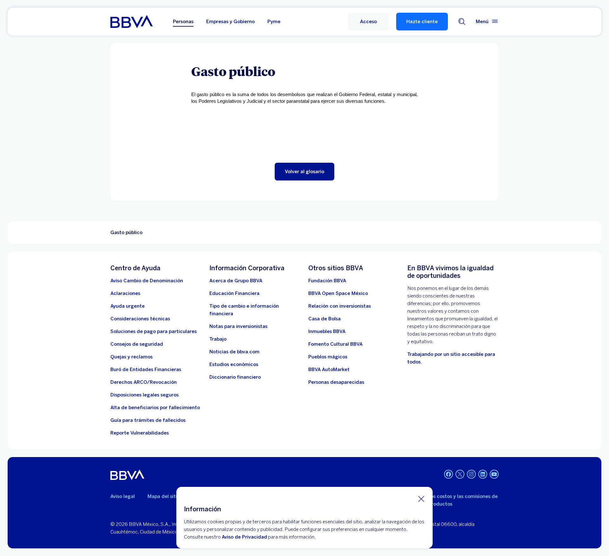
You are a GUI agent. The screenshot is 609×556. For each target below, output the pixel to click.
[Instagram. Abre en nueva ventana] (471, 474)
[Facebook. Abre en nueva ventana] (448, 474)
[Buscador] (461, 21)
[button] (368, 21)
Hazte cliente (422, 21)
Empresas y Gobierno (230, 21)
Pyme (273, 21)
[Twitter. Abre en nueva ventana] (459, 474)
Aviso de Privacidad (244, 537)
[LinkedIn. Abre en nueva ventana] (482, 474)
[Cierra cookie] (421, 498)
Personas (183, 21)
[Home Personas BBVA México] (131, 21)
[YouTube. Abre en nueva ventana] (494, 474)
